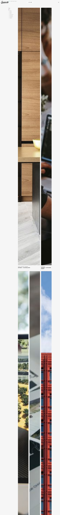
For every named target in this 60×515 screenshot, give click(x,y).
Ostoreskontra (11, 15)
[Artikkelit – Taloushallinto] (29, 136)
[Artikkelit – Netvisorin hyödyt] (46, 136)
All (9, 9)
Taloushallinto (11, 16)
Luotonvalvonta (11, 14)
